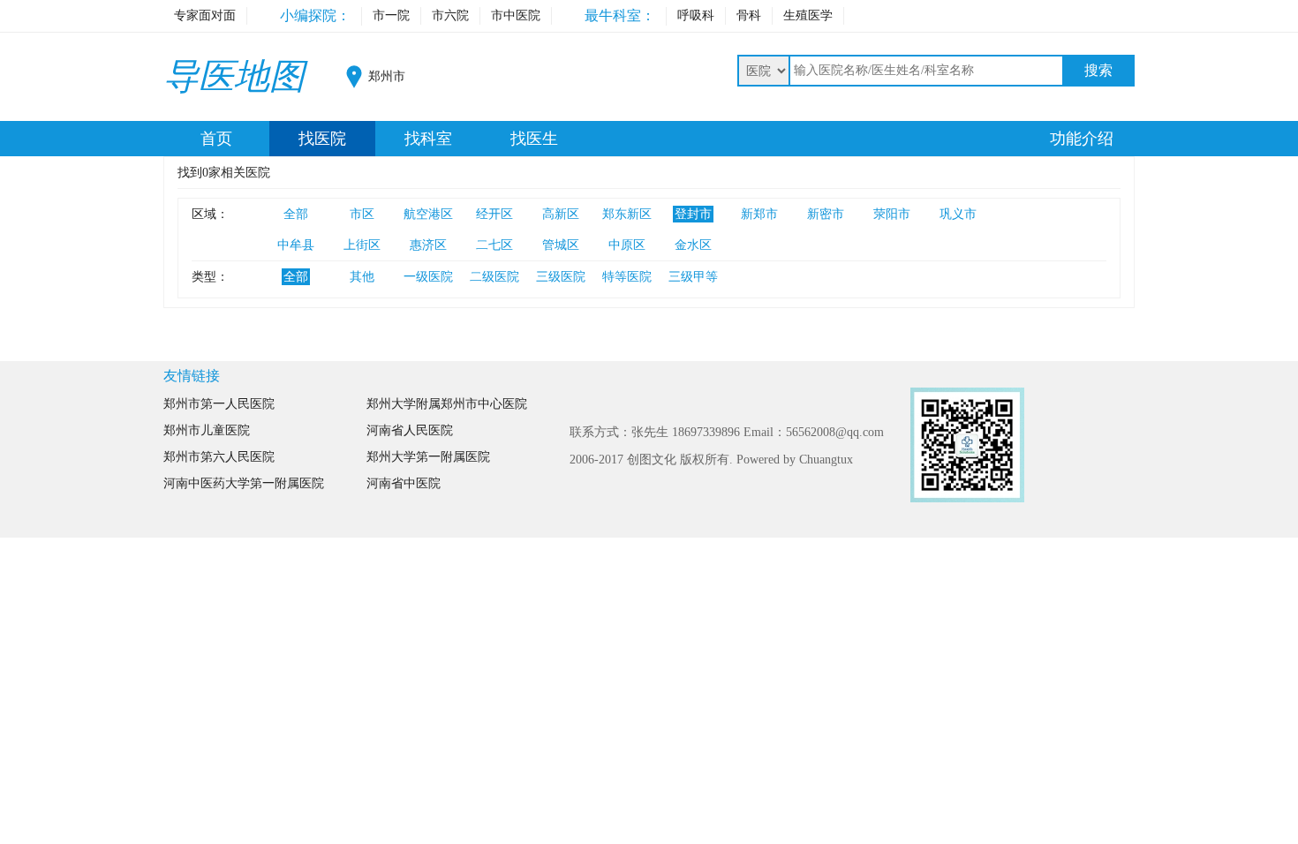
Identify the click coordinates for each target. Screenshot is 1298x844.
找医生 (534, 138)
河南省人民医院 (409, 430)
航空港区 (428, 214)
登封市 (693, 214)
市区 (362, 214)
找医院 (322, 138)
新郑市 (759, 214)
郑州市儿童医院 (206, 430)
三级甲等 (693, 276)
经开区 (494, 214)
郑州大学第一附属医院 (428, 456)
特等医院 (627, 276)
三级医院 (560, 276)
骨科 (748, 15)
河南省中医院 (403, 483)
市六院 (450, 15)
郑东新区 (627, 214)
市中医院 (515, 15)
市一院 (391, 15)
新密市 (825, 214)
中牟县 (295, 245)
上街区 (362, 245)
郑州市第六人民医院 (219, 456)
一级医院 (428, 276)
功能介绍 (1081, 138)
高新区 (560, 214)
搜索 (1098, 70)
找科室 (428, 138)
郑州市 (386, 76)
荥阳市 (891, 214)
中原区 (626, 245)
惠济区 (428, 245)
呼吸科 (695, 15)
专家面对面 (205, 15)
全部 (295, 214)
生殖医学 (808, 15)
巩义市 (958, 214)
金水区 (693, 245)
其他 (362, 276)
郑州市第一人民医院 (219, 404)
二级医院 (494, 276)
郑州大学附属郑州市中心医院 (446, 404)
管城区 (560, 245)
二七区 (494, 245)
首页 (216, 138)
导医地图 (234, 76)
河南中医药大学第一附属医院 (243, 483)
